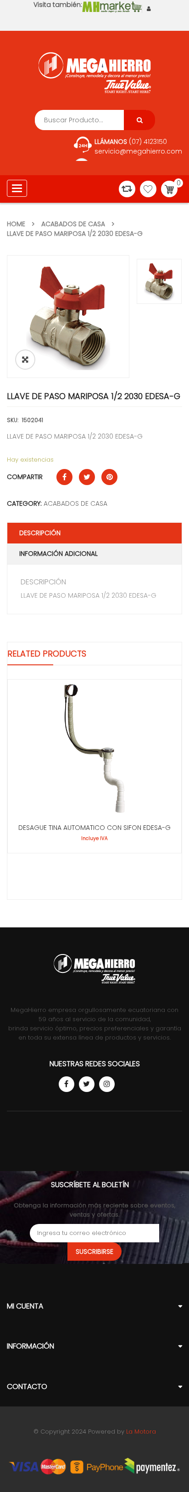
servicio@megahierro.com (138, 151)
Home (16, 224)
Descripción (40, 532)
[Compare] (127, 189)
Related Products (46, 653)
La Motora (141, 1431)
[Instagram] (107, 1084)
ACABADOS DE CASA (73, 224)
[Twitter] (86, 1084)
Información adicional (58, 553)
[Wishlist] (148, 189)
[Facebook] (66, 1084)
